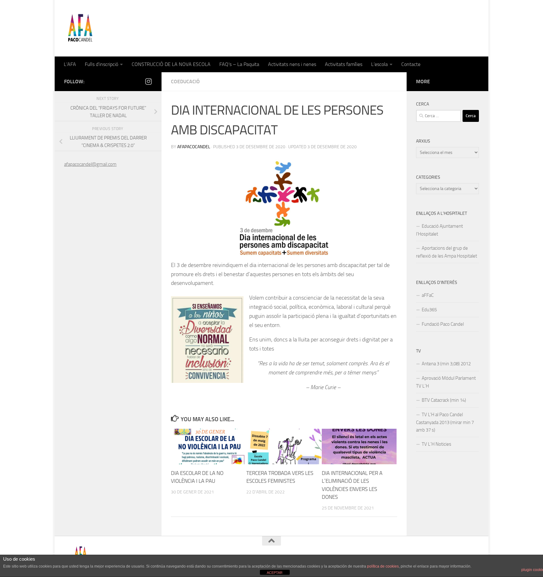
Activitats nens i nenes (292, 64)
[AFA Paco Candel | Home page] (80, 28)
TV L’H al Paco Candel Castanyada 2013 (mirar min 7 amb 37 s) (445, 422)
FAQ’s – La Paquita (239, 64)
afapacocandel (193, 147)
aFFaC (428, 295)
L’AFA (70, 64)
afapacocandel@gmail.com (90, 164)
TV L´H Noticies (436, 444)
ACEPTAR (274, 572)
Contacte (410, 64)
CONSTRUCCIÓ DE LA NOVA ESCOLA (171, 64)
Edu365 (429, 310)
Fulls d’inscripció (101, 64)
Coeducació (185, 81)
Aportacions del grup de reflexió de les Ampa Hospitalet (446, 252)
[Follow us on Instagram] (148, 81)
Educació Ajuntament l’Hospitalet (439, 230)
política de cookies (383, 566)
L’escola (379, 64)
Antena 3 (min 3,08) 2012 (446, 364)
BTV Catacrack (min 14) (444, 400)
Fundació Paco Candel (443, 324)
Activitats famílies (343, 64)
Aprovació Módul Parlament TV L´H (446, 382)
